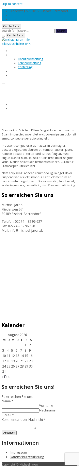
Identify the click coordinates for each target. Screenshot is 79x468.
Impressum (18, 452)
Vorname (46, 405)
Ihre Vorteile (18, 71)
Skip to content (12, 4)
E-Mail (8, 415)
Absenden (9, 432)
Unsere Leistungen (23, 55)
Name (7, 401)
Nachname (47, 410)
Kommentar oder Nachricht (24, 419)
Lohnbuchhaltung (29, 63)
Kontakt (15, 75)
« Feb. (6, 376)
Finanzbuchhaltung (30, 59)
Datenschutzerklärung (27, 457)
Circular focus (11, 26)
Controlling (25, 67)
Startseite (17, 51)
